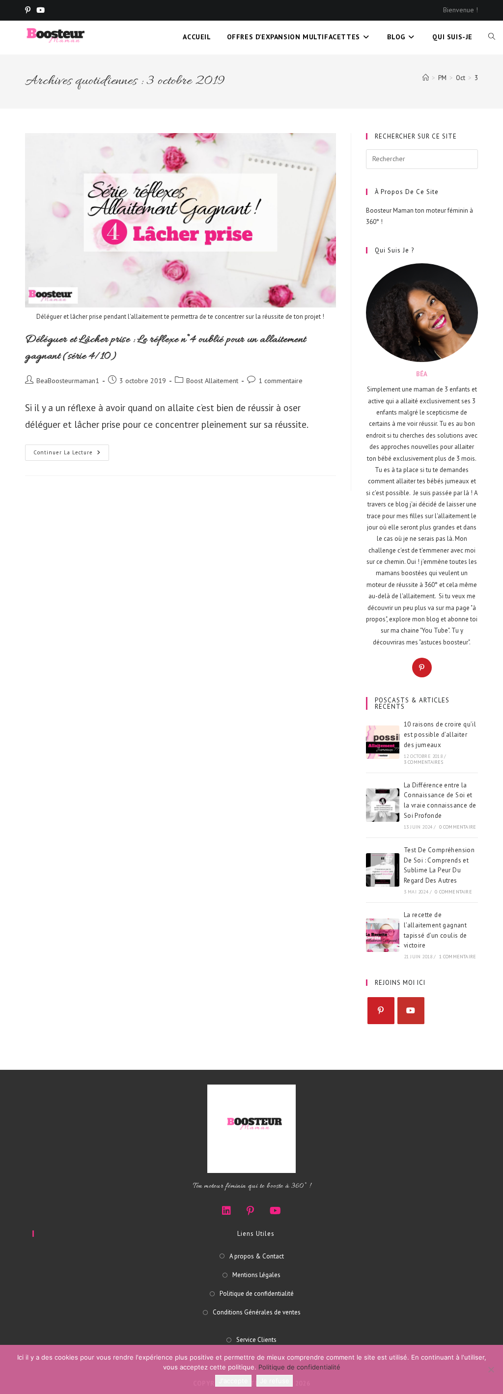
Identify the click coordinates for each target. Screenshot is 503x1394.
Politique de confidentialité (257, 1293)
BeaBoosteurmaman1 (67, 380)
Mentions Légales (256, 1275)
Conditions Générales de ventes (257, 1312)
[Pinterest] (422, 667)
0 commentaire (457, 827)
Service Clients (256, 1340)
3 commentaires (424, 762)
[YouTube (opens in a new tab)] (40, 10)
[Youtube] (410, 1010)
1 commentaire (280, 380)
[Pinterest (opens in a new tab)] (29, 10)
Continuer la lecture (71, 454)
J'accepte (233, 1381)
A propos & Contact (256, 1256)
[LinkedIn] (226, 1211)
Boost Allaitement (212, 380)
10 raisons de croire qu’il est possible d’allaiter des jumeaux (440, 734)
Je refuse (274, 1381)
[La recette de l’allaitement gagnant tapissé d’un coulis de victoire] (382, 935)
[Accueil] (425, 78)
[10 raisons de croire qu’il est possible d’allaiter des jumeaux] (382, 742)
